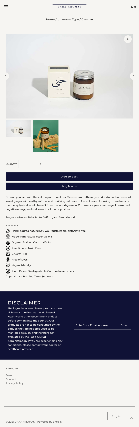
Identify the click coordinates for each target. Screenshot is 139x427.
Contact (11, 379)
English (117, 416)
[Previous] (5, 76)
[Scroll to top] (132, 418)
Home (50, 19)
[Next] (134, 76)
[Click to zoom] (128, 39)
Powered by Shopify (49, 421)
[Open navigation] (27, 7)
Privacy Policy (14, 383)
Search (10, 375)
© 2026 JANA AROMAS (20, 421)
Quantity (11, 163)
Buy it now (69, 186)
